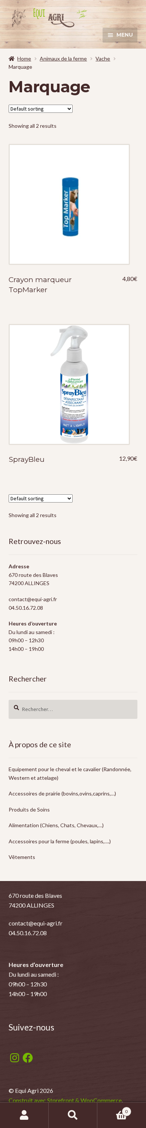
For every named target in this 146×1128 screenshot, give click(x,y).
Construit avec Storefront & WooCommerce (65, 1100)
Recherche (73, 1115)
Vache (102, 58)
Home (24, 58)
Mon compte (24, 1115)
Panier (112, 1109)
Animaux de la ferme (63, 58)
